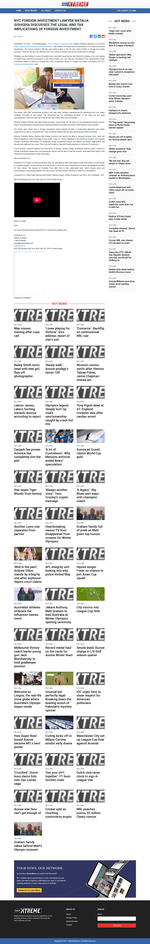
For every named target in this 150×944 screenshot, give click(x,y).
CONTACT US (60, 11)
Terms (68, 914)
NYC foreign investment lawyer (61, 44)
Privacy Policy (71, 918)
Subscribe (117, 925)
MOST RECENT (31, 11)
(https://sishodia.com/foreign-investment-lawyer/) (33, 46)
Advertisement (72, 921)
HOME (18, 11)
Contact (69, 925)
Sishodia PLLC (19, 246)
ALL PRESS (45, 11)
